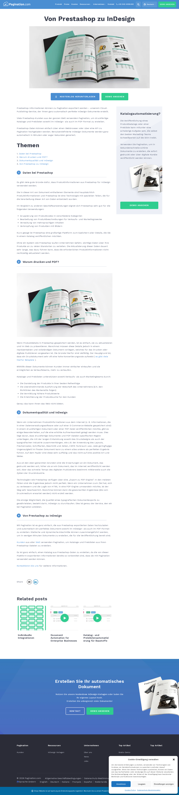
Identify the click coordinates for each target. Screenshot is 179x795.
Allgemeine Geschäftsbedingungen (63, 778)
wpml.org (54, 791)
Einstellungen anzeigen (164, 784)
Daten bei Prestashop (30, 153)
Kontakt (75, 711)
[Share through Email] (29, 581)
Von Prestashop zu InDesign (33, 164)
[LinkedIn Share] (35, 581)
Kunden (21, 542)
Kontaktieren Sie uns (28, 566)
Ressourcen (85, 4)
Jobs (86, 761)
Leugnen (141, 784)
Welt (38, 542)
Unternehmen (98, 4)
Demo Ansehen (114, 96)
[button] (173, 759)
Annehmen (121, 784)
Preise (66, 4)
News (86, 757)
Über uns (88, 752)
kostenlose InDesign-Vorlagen (91, 694)
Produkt (58, 4)
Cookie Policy (130, 790)
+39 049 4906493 (126, 4)
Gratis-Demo (124, 752)
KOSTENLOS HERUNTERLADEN (77, 96)
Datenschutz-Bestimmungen (148, 790)
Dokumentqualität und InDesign (36, 160)
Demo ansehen (167, 4)
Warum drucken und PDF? (33, 157)
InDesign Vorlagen (56, 752)
